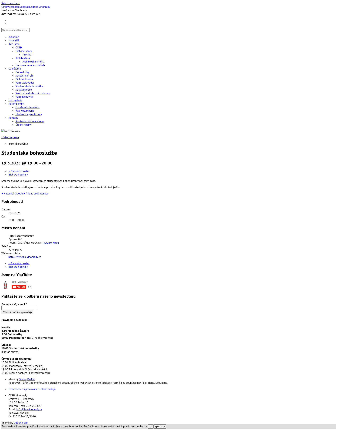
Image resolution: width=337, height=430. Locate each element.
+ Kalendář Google (12, 193)
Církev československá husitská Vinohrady (25, 6)
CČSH (18, 47)
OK (150, 426)
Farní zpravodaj (24, 82)
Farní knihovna (24, 96)
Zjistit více (160, 426)
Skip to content (10, 3)
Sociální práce (23, 89)
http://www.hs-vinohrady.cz (24, 257)
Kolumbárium (16, 103)
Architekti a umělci (33, 61)
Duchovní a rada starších (30, 65)
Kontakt (13, 117)
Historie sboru (23, 51)
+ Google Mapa (50, 242)
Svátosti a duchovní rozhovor (32, 93)
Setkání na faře (24, 75)
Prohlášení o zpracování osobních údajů (32, 389)
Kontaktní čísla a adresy (29, 121)
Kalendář (13, 40)
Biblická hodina (24, 79)
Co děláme (14, 68)
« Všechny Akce (10, 137)
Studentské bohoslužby (29, 86)
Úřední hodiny (23, 124)
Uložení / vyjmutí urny (28, 114)
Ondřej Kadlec (27, 379)
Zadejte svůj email (14, 304)
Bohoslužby (22, 72)
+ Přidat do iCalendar (36, 193)
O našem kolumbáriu (27, 107)
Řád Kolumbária (24, 110)
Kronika (26, 54)
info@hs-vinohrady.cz (29, 409)
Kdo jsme (13, 44)
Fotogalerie (15, 100)
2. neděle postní (18, 171)
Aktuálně (13, 37)
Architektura (22, 58)
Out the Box (21, 422)
